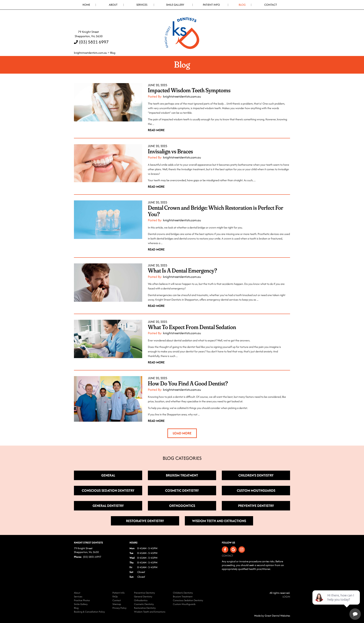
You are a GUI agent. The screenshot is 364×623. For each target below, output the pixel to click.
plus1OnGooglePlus (233, 549)
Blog (112, 53)
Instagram (241, 549)
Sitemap (116, 604)
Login (286, 597)
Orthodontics (140, 600)
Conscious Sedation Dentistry (188, 600)
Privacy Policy (119, 608)
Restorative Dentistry (145, 608)
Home (86, 5)
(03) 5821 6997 (94, 42)
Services (141, 5)
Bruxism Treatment (182, 596)
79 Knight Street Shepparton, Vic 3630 (88, 34)
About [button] (113, 5)
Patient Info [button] (211, 5)
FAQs (115, 596)
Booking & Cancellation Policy (89, 612)
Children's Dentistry (183, 593)
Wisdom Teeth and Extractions (149, 612)
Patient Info (118, 593)
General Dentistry (143, 596)
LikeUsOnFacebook (225, 549)
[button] (182, 433)
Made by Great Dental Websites (272, 615)
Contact (270, 5)
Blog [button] (242, 5)
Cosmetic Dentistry (144, 604)
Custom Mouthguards (184, 604)
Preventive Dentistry (144, 593)
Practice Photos (82, 600)
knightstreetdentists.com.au (90, 53)
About (77, 593)
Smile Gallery (175, 5)
